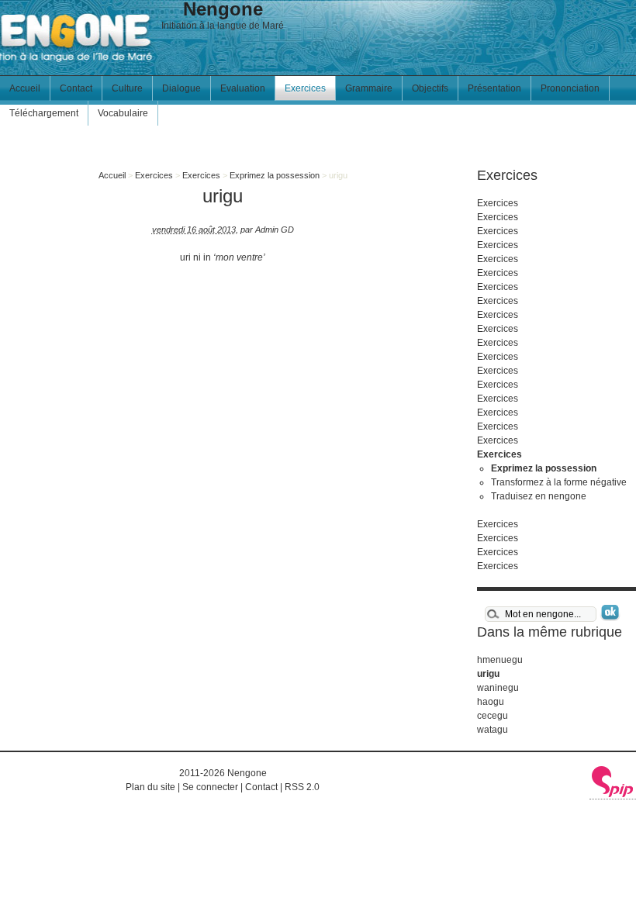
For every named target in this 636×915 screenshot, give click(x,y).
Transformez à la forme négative (559, 482)
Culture (127, 88)
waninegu (498, 687)
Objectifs (430, 88)
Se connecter (210, 787)
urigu (488, 673)
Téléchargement (43, 113)
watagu (492, 729)
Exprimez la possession (275, 175)
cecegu (492, 715)
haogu (490, 701)
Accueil (24, 88)
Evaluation (242, 88)
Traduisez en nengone (538, 496)
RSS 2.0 (302, 787)
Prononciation (570, 88)
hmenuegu (500, 659)
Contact (76, 88)
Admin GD (274, 229)
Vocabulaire (123, 113)
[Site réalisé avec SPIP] (612, 794)
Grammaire (368, 88)
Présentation (494, 88)
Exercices (305, 88)
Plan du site (150, 787)
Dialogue (181, 88)
